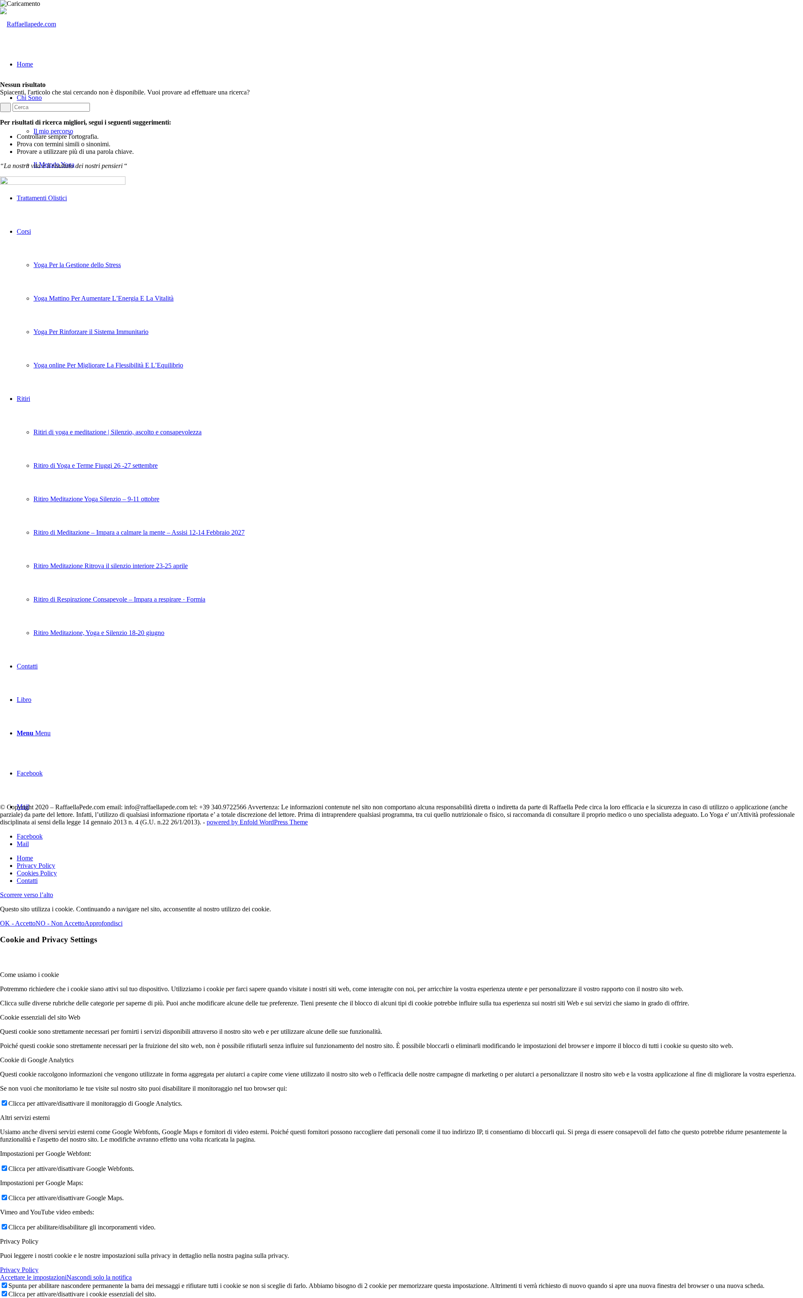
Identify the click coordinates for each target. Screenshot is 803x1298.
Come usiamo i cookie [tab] (29, 974)
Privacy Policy (19, 1269)
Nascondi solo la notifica (99, 1277)
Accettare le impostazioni (33, 1277)
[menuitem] (410, 858)
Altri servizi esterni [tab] (25, 1117)
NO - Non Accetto (60, 923)
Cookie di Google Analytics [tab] (37, 1059)
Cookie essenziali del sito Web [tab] (40, 1017)
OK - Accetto (18, 923)
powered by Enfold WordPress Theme (257, 822)
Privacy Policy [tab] (19, 1241)
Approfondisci (103, 923)
